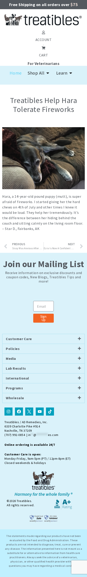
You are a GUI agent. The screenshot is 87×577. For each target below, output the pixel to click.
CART (43, 55)
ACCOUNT (43, 39)
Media (11, 358)
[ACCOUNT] (43, 32)
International (17, 378)
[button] (43, 339)
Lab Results (16, 368)
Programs (14, 388)
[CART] (43, 48)
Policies (13, 348)
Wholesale (15, 398)
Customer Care (19, 339)
